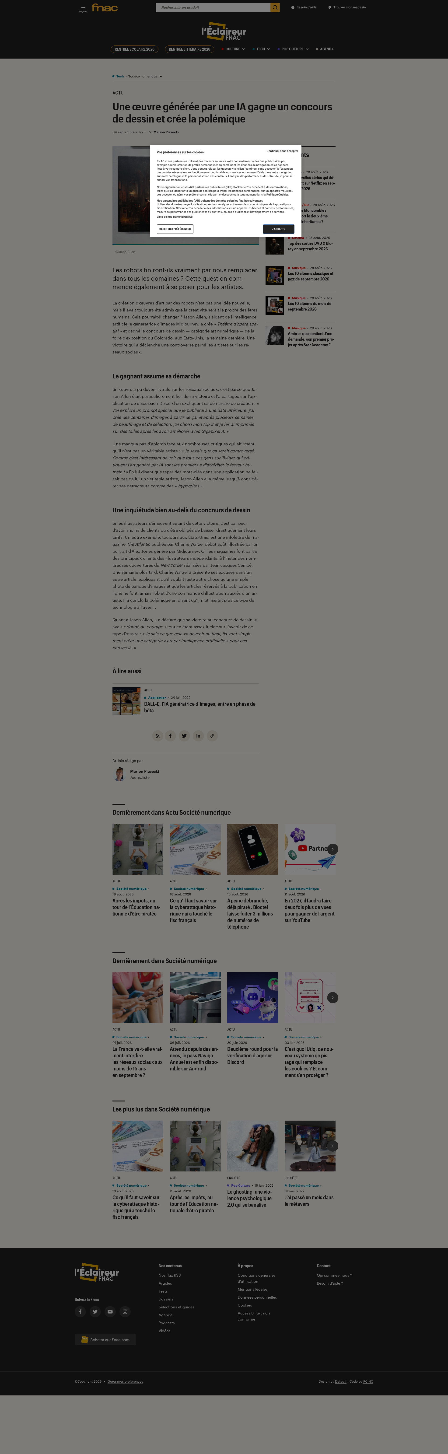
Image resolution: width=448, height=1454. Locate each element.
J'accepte (278, 229)
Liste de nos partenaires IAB (175, 217)
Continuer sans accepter (282, 151)
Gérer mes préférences (175, 229)
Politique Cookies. (277, 194)
